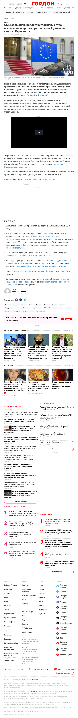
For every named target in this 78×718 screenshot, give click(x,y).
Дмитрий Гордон (63, 586)
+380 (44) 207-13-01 (15, 669)
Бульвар (66, 8)
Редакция (8, 639)
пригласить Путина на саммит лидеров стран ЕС (28, 255)
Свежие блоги (47, 404)
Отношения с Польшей (61, 12)
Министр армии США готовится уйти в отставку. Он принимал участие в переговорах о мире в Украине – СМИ (18, 457)
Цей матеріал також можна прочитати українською (41, 35)
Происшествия (10, 618)
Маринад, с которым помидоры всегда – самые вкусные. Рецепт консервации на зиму (21, 524)
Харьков (42, 601)
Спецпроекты (27, 632)
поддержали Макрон (24, 266)
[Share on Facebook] (16, 300)
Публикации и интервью (24, 8)
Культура (7, 605)
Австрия (34, 308)
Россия (7, 304)
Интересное (8, 626)
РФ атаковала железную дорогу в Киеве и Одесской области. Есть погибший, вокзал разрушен (20, 494)
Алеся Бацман (66, 623)
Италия (62, 304)
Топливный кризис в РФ (14, 12)
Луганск (42, 614)
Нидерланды (9, 308)
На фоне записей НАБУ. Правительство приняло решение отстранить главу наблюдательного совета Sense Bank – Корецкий (58, 543)
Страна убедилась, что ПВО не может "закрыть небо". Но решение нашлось (57, 521)
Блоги (58, 8)
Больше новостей (21, 501)
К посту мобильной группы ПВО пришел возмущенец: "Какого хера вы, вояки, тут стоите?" (56, 417)
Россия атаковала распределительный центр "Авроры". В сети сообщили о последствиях (21, 413)
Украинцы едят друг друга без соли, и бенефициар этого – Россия (57, 408)
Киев (41, 585)
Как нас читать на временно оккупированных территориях (11, 656)
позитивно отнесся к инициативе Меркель (33, 271)
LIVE (23, 608)
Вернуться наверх (63, 673)
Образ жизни (9, 614)
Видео (24, 620)
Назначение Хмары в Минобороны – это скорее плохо (57, 554)
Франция (46, 304)
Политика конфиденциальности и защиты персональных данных (29, 650)
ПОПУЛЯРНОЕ (46, 514)
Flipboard (63, 634)
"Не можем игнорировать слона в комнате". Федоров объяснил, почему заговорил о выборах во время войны (20, 448)
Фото (24, 616)
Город (41, 581)
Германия (15, 304)
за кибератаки (25, 245)
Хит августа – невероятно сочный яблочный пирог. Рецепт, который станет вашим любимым (38, 386)
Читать (66, 319)
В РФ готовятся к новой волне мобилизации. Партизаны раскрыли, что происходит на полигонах (20, 475)
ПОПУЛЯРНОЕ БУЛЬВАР (14, 506)
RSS (61, 638)
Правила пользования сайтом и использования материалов (30, 641)
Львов (41, 589)
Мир (12, 18)
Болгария (26, 308)
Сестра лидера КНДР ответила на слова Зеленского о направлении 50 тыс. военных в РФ (59, 532)
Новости (7, 8)
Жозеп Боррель (40, 311)
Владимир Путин (28, 311)
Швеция (18, 308)
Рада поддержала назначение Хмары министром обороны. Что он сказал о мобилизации (59, 563)
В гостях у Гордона (45, 8)
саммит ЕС (42, 308)
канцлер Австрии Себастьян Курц (52, 266)
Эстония (54, 304)
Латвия (31, 304)
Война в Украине (10, 585)
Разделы (24, 581)
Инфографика (9, 622)
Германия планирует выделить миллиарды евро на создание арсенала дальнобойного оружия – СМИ (21, 439)
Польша (38, 304)
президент (68, 308)
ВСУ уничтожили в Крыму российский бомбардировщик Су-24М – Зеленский (19, 420)
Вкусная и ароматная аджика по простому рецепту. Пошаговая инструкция (21, 534)
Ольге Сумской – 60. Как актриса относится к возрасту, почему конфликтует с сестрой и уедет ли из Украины (15, 386)
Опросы (25, 624)
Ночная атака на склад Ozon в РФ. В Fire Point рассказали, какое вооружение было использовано (19, 429)
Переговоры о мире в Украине (38, 12)
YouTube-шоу (27, 628)
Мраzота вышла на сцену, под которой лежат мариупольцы (56, 442)
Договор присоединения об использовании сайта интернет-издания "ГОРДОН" (30, 660)
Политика (52, 308)
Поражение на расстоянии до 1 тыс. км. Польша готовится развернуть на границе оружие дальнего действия (19, 484)
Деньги (7, 593)
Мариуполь (43, 610)
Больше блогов (57, 449)
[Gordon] (43, 4)
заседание (17, 311)
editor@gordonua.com (66, 669)
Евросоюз (8, 311)
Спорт (6, 601)
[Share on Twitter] (20, 300)
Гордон (6, 18)
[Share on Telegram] (25, 300)
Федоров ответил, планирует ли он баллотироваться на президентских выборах (18, 466)
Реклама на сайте (11, 643)
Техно (6, 610)
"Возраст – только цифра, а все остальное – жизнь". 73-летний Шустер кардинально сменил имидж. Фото (23, 513)
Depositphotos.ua (34, 691)
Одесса (42, 593)
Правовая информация (9, 648)
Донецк (42, 597)
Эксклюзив (26, 612)
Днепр (41, 605)
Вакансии (8, 635)
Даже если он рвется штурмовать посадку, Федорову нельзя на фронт (57, 426)
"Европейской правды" (37, 95)
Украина (23, 304)
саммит (59, 308)
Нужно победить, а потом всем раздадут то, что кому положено (55, 434)
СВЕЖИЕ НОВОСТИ (12, 406)
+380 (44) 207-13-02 (40, 669)
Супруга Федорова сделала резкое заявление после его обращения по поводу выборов (22, 553)
